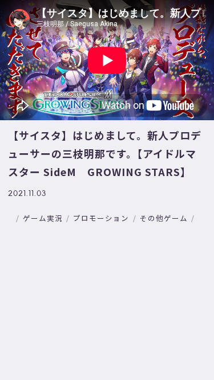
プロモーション (101, 218)
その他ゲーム (164, 218)
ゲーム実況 (43, 218)
